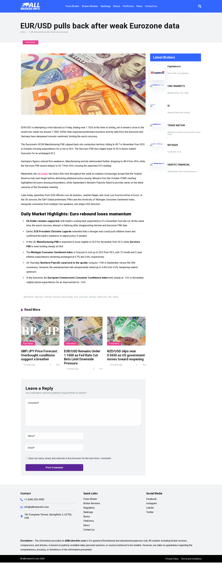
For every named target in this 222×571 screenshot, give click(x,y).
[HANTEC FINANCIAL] (158, 163)
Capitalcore (174, 66)
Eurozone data (67, 297)
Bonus (116, 6)
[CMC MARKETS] (158, 84)
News (139, 6)
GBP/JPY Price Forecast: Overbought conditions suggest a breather (39, 355)
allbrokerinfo (29, 297)
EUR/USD (48, 297)
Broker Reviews (90, 6)
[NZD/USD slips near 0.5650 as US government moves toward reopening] (126, 331)
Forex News (30, 42)
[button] (200, 6)
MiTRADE (172, 145)
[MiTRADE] (156, 143)
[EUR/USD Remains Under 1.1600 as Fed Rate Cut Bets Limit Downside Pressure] (83, 331)
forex (76, 297)
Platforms (128, 6)
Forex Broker (72, 6)
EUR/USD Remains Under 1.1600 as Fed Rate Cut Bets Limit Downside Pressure (82, 357)
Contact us (151, 6)
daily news (39, 297)
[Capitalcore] (157, 79)
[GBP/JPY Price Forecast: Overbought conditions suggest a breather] (40, 331)
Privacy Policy (172, 559)
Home (22, 32)
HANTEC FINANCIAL (178, 164)
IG (168, 105)
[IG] (152, 104)
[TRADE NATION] (158, 123)
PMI (109, 297)
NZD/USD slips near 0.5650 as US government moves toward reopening (126, 355)
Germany (92, 297)
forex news (83, 297)
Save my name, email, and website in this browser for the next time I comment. (70, 458)
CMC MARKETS (176, 86)
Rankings (106, 6)
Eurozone (56, 297)
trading (115, 297)
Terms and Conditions (191, 559)
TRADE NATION (176, 125)
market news (102, 297)
